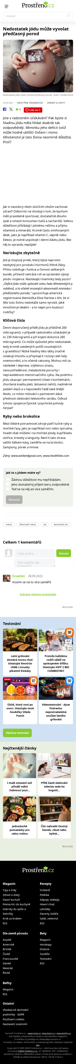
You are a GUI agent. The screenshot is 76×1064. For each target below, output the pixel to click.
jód (44, 525)
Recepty (45, 884)
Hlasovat (14, 499)
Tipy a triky (9, 890)
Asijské (7, 939)
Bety (43, 933)
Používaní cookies (13, 1019)
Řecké (6, 972)
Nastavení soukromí (15, 1024)
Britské (7, 949)
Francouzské (10, 958)
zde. (38, 1045)
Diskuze (44, 949)
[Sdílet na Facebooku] (4, 110)
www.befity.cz (64, 1033)
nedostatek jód (61, 525)
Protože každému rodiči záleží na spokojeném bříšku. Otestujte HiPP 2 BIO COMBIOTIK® (56, 663)
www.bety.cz (48, 1033)
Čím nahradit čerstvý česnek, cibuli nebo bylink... (54, 829)
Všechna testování (17, 733)
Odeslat (64, 553)
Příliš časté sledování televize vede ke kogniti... (54, 786)
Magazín (9, 884)
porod (9, 525)
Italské (7, 963)
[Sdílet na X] (11, 110)
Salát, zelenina (49, 918)
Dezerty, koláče (49, 913)
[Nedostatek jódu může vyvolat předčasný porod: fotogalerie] (38, 66)
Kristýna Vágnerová (30, 102)
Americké (8, 944)
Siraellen (18, 576)
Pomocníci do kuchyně (16, 904)
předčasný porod (27, 525)
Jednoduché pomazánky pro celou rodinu (20, 829)
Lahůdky (45, 909)
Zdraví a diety (56, 102)
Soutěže (45, 954)
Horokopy (45, 944)
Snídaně (45, 890)
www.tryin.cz (34, 1033)
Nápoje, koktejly (49, 899)
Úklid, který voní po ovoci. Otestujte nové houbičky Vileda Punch (20, 710)
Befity (7, 983)
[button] (69, 16)
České (6, 954)
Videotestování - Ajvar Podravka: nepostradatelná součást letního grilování (56, 712)
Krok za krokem (12, 918)
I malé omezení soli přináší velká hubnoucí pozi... (19, 786)
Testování (45, 958)
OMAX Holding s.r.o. (28, 1051)
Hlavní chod (47, 904)
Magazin (45, 939)
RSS (5, 923)
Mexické (8, 968)
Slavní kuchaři (11, 899)
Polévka (44, 895)
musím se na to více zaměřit (31, 582)
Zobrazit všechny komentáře (38, 594)
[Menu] (6, 6)
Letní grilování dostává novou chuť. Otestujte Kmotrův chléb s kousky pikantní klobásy (20, 663)
